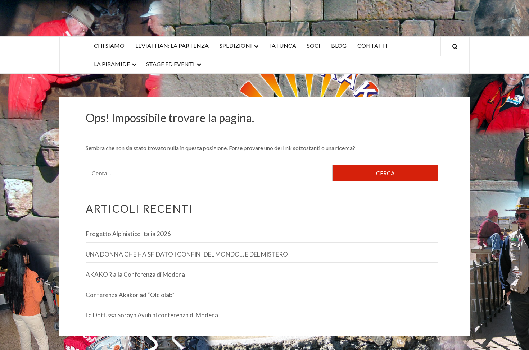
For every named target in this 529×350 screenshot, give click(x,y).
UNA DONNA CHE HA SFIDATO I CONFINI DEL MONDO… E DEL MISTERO (187, 254)
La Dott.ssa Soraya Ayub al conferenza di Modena (152, 315)
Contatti (372, 45)
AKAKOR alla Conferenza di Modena (135, 274)
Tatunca (282, 45)
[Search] (455, 46)
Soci (313, 45)
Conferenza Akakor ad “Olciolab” (130, 295)
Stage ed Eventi (170, 63)
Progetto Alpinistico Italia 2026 (128, 234)
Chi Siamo (109, 45)
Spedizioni (236, 45)
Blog (339, 45)
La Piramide (112, 63)
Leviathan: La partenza (172, 45)
